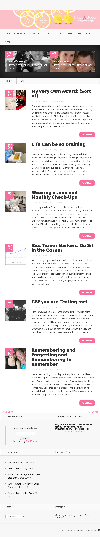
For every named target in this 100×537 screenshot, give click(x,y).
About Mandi (19, 33)
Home (7, 33)
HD (98, 530)
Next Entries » (93, 412)
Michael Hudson (30, 65)
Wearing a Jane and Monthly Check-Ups (55, 195)
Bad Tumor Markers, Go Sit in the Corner (62, 248)
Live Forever (61, 61)
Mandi (45, 101)
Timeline (68, 33)
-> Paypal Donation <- (74, 431)
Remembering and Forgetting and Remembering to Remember (53, 357)
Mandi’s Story (17, 61)
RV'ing (7, 41)
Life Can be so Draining (59, 144)
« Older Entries (7, 412)
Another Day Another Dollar (21, 493)
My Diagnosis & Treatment (40, 33)
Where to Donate (83, 33)
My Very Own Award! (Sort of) (61, 93)
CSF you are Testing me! (60, 301)
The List (58, 33)
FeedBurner (31, 441)
